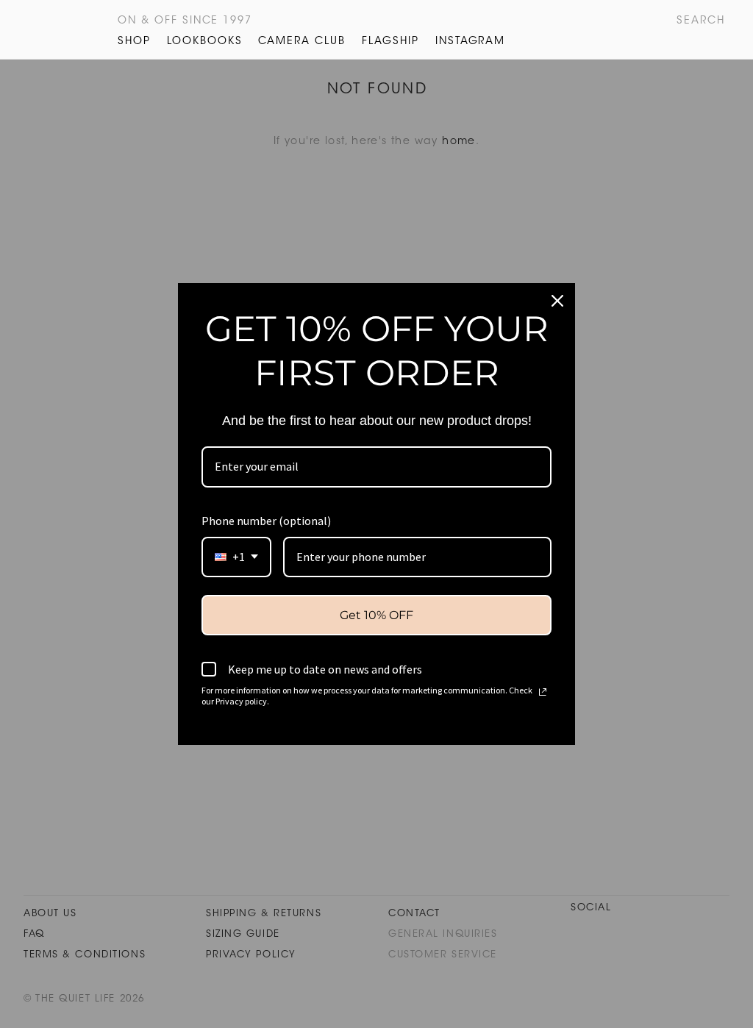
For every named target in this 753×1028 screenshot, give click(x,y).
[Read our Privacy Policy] (543, 692)
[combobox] (236, 557)
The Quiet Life (48, 29)
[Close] (557, 300)
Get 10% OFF (376, 615)
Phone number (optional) (266, 520)
